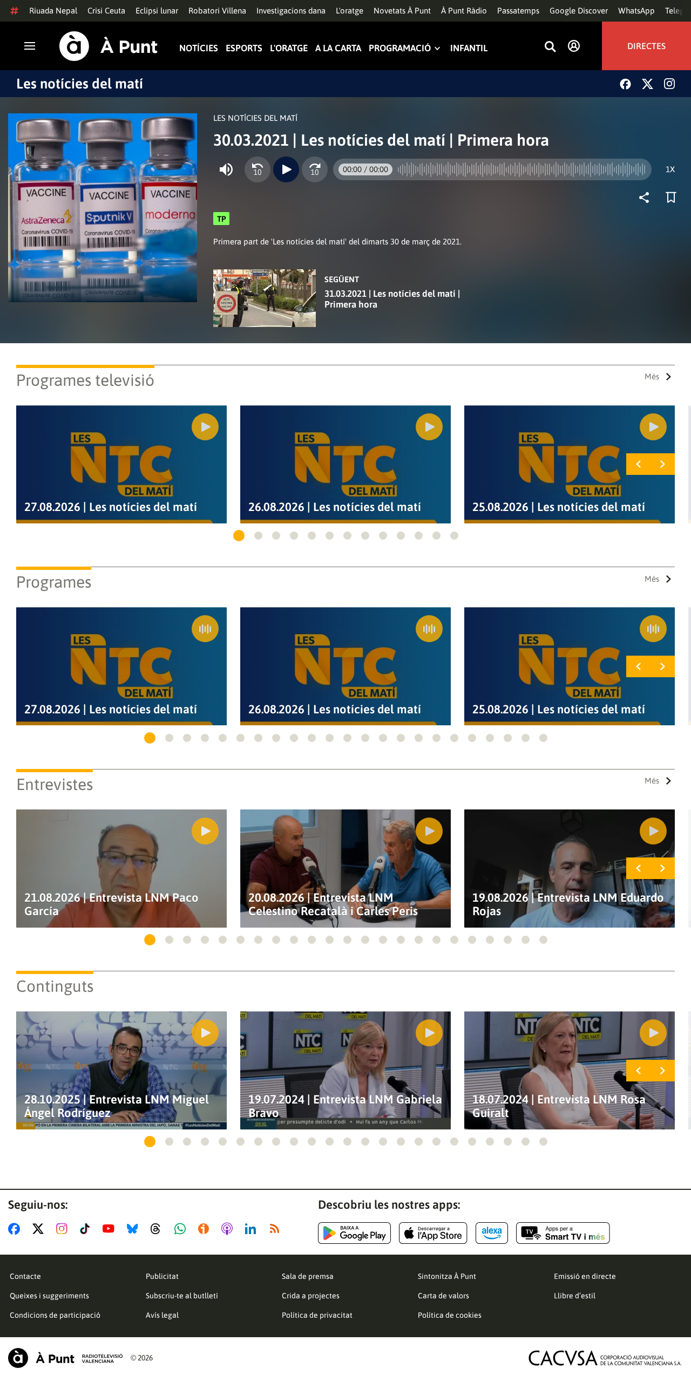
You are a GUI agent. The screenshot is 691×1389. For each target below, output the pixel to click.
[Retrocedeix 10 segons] (257, 169)
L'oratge (349, 10)
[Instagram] (669, 83)
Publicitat (162, 1276)
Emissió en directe (585, 1276)
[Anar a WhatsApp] (182, 1228)
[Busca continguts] (550, 47)
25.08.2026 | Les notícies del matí (558, 507)
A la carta (338, 48)
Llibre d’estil (574, 1295)
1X (670, 169)
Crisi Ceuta (106, 10)
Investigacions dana (291, 10)
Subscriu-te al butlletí (182, 1295)
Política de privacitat (317, 1315)
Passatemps (518, 10)
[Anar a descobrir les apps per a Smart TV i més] (563, 1233)
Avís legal (162, 1315)
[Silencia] (226, 169)
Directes (646, 46)
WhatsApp (636, 10)
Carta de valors (443, 1295)
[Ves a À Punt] (108, 46)
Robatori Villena (217, 10)
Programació (400, 48)
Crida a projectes (311, 1295)
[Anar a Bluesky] (135, 1228)
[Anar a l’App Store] (433, 1233)
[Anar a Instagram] (64, 1228)
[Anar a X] (40, 1228)
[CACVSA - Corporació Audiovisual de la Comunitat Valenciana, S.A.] (605, 1358)
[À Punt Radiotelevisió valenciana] (65, 1358)
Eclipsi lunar (157, 10)
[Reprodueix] (286, 169)
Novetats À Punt (402, 10)
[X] (647, 84)
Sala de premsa (308, 1276)
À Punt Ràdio (464, 10)
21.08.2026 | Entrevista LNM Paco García (111, 904)
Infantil (468, 48)
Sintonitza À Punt (447, 1276)
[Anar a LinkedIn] (252, 1228)
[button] (239, 535)
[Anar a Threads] (158, 1228)
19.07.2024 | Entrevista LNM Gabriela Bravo (345, 1106)
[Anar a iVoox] (205, 1228)
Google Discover (579, 10)
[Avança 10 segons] (315, 169)
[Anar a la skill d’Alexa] (492, 1233)
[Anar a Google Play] (354, 1233)
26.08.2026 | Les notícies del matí (334, 507)
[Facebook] (625, 84)
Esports (244, 48)
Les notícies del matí (79, 84)
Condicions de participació (55, 1315)
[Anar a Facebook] (16, 1228)
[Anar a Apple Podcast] (229, 1228)
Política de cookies (450, 1315)
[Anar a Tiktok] (87, 1228)
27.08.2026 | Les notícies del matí (110, 507)
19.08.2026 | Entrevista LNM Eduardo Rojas (568, 904)
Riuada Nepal (53, 10)
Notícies (198, 48)
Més (652, 376)
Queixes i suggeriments (49, 1295)
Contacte (25, 1276)
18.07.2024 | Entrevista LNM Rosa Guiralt (559, 1106)
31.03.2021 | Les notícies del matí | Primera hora (392, 299)
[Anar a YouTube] (111, 1228)
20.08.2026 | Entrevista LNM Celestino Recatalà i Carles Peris (333, 904)
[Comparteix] (647, 197)
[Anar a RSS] (277, 1228)
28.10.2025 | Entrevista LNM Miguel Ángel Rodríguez (116, 1106)
